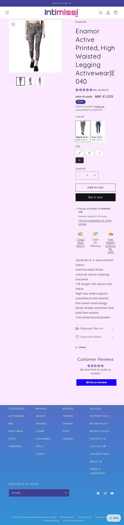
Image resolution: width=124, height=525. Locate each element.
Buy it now (95, 197)
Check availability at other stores (95, 222)
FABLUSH (68, 438)
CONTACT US (98, 438)
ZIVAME (40, 431)
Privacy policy (85, 517)
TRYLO (39, 446)
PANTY (12, 438)
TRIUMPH (68, 416)
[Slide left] (12, 81)
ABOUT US (96, 461)
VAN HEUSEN (43, 438)
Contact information (73, 520)
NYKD (66, 431)
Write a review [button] (96, 382)
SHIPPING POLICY (100, 416)
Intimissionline (28, 517)
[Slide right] (58, 81)
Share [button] (82, 347)
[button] (7, 12)
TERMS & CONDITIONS (97, 471)
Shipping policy (51, 520)
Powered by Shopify (47, 517)
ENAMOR (68, 423)
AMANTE (41, 416)
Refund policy (67, 517)
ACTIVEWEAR (16, 416)
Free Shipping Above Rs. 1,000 (110, 246)
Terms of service (104, 517)
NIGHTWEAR (16, 431)
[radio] (83, 131)
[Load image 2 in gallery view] (30, 81)
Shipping (99, 106)
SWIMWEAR (15, 446)
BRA (11, 423)
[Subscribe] (65, 493)
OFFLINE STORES (99, 454)
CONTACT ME (98, 446)
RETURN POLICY (99, 423)
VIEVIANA (41, 423)
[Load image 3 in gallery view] (40, 81)
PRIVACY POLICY (99, 431)
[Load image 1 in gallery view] (20, 81)
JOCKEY (40, 454)
